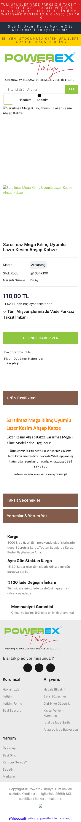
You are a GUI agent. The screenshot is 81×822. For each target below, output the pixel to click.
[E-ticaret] (40, 818)
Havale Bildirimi (54, 689)
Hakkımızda (11, 689)
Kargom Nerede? (15, 762)
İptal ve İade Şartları (58, 722)
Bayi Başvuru (12, 710)
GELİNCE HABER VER (40, 338)
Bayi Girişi (9, 755)
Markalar (9, 776)
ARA (71, 89)
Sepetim (8, 769)
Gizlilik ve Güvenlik (57, 703)
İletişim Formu (12, 703)
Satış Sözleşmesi (55, 696)
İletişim (8, 696)
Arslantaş (38, 265)
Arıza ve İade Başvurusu (61, 729)
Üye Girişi (9, 748)
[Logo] (40, 65)
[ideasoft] (17, 818)
